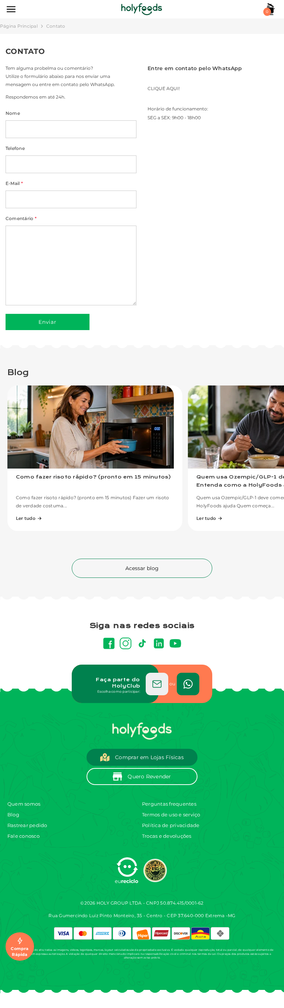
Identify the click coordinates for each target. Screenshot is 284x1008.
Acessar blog (142, 568)
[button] (47, 322)
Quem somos (23, 804)
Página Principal (19, 26)
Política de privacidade (171, 825)
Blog (13, 814)
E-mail (14, 183)
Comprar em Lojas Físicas (149, 757)
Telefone (15, 148)
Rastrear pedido (27, 825)
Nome (13, 113)
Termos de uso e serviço (171, 814)
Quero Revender (149, 776)
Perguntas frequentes (169, 804)
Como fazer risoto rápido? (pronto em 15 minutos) (93, 477)
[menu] (11, 9)
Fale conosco (23, 836)
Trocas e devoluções (167, 836)
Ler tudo (26, 518)
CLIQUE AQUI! (164, 88)
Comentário (21, 218)
